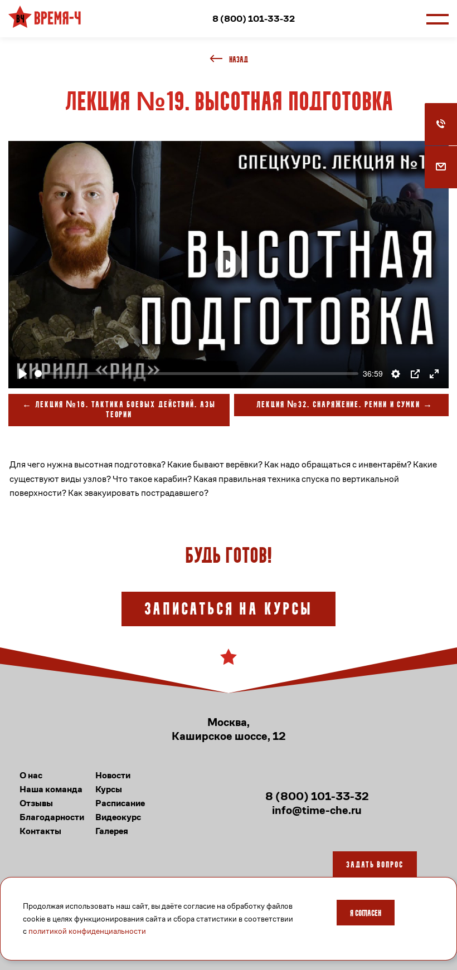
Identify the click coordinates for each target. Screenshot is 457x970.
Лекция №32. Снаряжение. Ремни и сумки (338, 405)
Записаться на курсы (228, 610)
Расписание (120, 803)
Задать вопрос (374, 865)
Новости (112, 775)
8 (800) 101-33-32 (253, 19)
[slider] (196, 373)
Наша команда (51, 789)
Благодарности (52, 817)
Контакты (40, 831)
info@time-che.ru (317, 810)
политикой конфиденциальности (87, 931)
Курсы (108, 789)
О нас (31, 775)
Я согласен (365, 913)
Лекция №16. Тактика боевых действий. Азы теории (125, 410)
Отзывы (36, 803)
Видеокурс (118, 817)
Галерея (111, 831)
